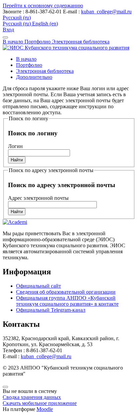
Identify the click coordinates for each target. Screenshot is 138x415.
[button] (17, 17)
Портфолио (38, 41)
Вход (8, 29)
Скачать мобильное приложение (40, 403)
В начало (13, 41)
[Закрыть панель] (5, 37)
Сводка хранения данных (32, 397)
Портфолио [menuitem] (29, 65)
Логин (15, 146)
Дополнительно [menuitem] (34, 77)
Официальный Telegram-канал (50, 310)
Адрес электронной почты (38, 198)
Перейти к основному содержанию (43, 5)
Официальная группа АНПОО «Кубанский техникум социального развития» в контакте (67, 301)
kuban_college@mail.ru (106, 11)
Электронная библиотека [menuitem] (45, 71)
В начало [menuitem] (26, 59)
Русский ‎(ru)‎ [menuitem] (17, 23)
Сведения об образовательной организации (66, 292)
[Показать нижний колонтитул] (5, 387)
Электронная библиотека (81, 41)
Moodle (45, 409)
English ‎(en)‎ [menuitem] (45, 23)
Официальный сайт (38, 286)
